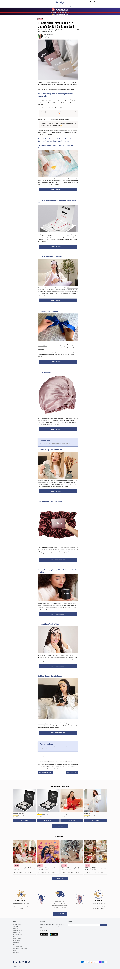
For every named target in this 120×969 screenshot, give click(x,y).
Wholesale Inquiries (17, 930)
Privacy (14, 944)
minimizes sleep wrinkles (68, 549)
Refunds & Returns (17, 938)
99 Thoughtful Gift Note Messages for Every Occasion (56, 443)
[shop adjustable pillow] (58, 327)
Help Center (15, 926)
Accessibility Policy (17, 946)
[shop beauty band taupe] (58, 698)
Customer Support (17, 924)
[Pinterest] (20, 962)
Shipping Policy (16, 940)
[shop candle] (58, 588)
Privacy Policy (16, 936)
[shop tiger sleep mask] (58, 640)
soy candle (61, 605)
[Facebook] (13, 962)
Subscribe (103, 925)
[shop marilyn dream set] (58, 218)
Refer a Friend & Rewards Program (21, 948)
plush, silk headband (43, 724)
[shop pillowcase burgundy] (58, 524)
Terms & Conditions (17, 934)
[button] (85, 2)
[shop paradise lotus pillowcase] (58, 163)
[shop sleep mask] (58, 465)
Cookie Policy (16, 942)
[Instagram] (23, 962)
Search (14, 950)
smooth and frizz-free (51, 551)
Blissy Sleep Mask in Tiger (67, 655)
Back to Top (60, 913)
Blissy (17, 966)
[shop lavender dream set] (58, 272)
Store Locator (16, 952)
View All (60, 826)
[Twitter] (17, 962)
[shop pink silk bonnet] (58, 395)
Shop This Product (58, 189)
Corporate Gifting (17, 932)
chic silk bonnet (47, 420)
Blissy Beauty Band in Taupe (65, 722)
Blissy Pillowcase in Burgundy (67, 547)
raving (69, 99)
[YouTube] (26, 962)
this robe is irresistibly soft (44, 237)
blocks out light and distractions (61, 657)
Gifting (40, 18)
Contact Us (15, 928)
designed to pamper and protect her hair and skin (58, 291)
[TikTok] (29, 962)
